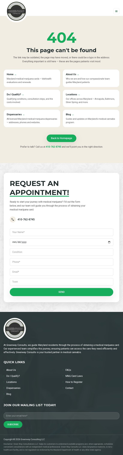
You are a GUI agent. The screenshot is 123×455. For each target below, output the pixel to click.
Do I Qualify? (12, 376)
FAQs (67, 370)
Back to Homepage (61, 138)
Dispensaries (12, 388)
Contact (68, 388)
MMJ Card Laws (73, 376)
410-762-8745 (53, 146)
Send (61, 292)
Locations (10, 382)
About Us (10, 370)
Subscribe (13, 424)
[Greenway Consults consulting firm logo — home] (16, 11)
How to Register (72, 382)
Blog (7, 394)
